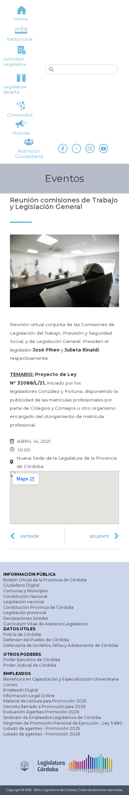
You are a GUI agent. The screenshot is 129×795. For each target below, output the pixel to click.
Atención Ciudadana (29, 153)
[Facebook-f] (62, 148)
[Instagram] (90, 148)
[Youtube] (103, 148)
